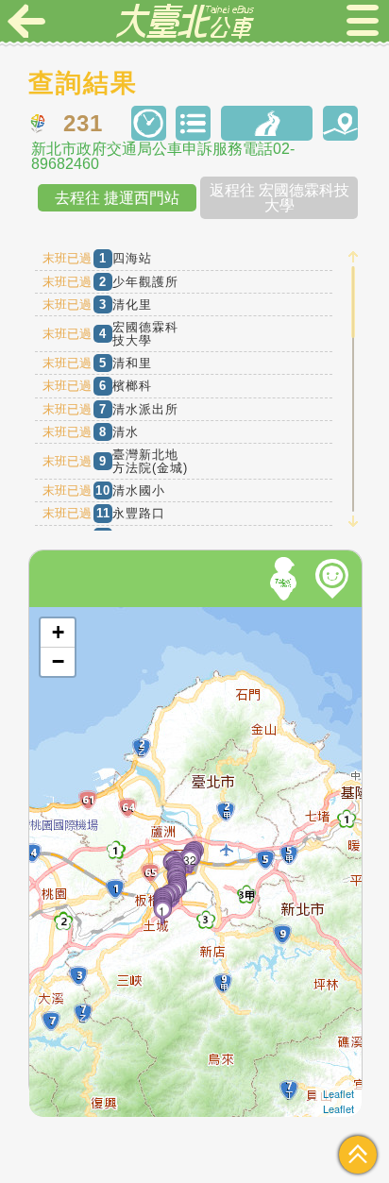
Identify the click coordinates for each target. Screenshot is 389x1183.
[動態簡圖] (340, 123)
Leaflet (338, 1093)
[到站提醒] (68, 808)
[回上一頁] (26, 21)
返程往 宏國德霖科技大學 (279, 197)
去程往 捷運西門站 (117, 198)
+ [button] (58, 632)
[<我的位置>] (286, 578)
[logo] (185, 21)
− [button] (58, 661)
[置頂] (357, 1154)
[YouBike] (335, 578)
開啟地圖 (54, 615)
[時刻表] (148, 123)
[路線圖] (267, 123)
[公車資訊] (193, 123)
